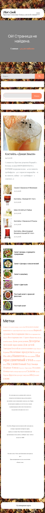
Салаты (31, 371)
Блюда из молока (28, 330)
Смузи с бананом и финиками (25, 188)
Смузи (37, 371)
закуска (26, 375)
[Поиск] (39, 76)
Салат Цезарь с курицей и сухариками (24, 253)
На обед (7, 356)
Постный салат (20, 306)
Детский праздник (13, 344)
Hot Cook (9, 12)
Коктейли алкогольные (22, 348)
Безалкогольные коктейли (17, 327)
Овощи (34, 364)
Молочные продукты (21, 351)
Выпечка (33, 337)
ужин (6, 378)
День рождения (20, 341)
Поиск (36, 96)
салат (37, 375)
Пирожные (28, 368)
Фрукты (12, 375)
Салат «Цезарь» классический (26, 264)
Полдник (36, 367)
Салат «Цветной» (21, 285)
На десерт (36, 352)
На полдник (30, 356)
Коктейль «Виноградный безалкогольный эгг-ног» (24, 232)
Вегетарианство (20, 333)
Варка (37, 330)
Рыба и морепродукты (18, 371)
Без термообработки (16, 330)
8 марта (5, 327)
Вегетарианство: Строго (19, 337)
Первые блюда (11, 367)
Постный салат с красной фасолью (24, 295)
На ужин (12, 364)
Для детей (28, 344)
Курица (6, 352)
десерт (20, 375)
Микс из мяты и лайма (23, 210)
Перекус (21, 368)
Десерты (34, 341)
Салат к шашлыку (21, 274)
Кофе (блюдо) (37, 349)
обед (31, 374)
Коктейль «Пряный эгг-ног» (25, 199)
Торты (5, 375)
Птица (6, 371)
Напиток (18, 356)
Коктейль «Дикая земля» (20, 154)
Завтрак (7, 348)
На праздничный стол (21, 357)
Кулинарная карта (23, 505)
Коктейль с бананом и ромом (25, 221)
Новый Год (24, 364)
